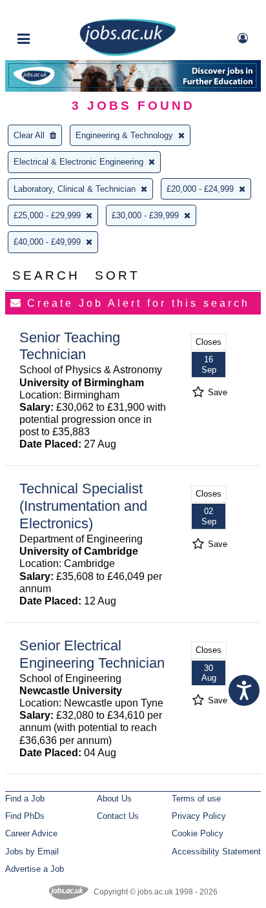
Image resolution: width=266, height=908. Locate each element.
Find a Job (25, 798)
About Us (114, 798)
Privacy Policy (199, 816)
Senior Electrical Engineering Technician (92, 654)
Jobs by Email (32, 851)
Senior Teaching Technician (69, 346)
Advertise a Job (34, 869)
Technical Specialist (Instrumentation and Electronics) (83, 505)
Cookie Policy (197, 833)
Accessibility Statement (216, 851)
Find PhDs (25, 816)
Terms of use (196, 798)
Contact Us (118, 816)
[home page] (127, 53)
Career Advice (31, 833)
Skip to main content (51, 11)
